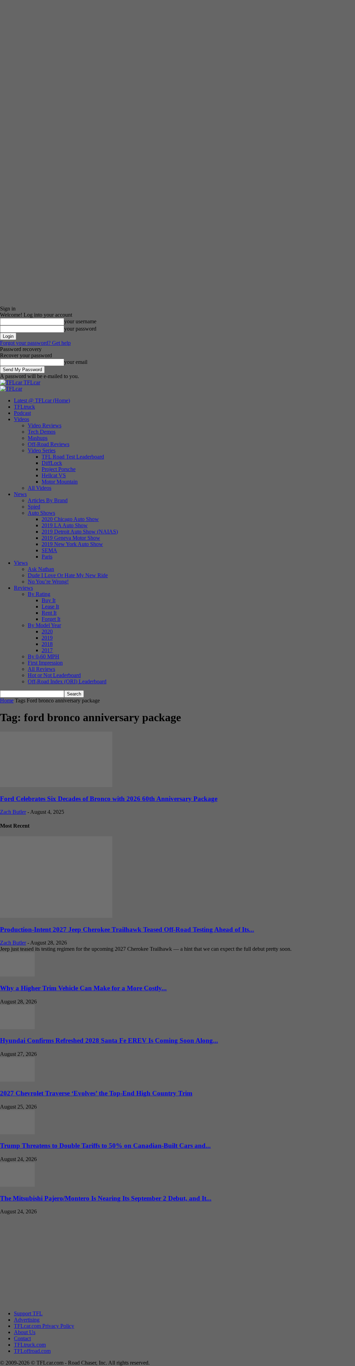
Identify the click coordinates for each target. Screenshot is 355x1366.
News (20, 494)
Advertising (27, 1320)
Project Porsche (59, 469)
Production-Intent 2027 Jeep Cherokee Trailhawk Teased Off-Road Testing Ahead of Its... (127, 929)
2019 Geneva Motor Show (71, 538)
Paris (47, 557)
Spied (34, 507)
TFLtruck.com (30, 1345)
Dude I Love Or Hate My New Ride (68, 575)
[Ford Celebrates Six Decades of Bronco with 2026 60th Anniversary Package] (56, 785)
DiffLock (52, 463)
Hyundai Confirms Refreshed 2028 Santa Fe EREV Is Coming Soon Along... (109, 1040)
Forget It (51, 619)
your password (80, 329)
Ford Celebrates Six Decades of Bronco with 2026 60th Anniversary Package (108, 798)
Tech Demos (41, 432)
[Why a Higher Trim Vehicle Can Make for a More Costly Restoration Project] (17, 974)
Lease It (50, 606)
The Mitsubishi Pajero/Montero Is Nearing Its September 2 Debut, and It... (105, 1198)
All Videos (39, 488)
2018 (47, 644)
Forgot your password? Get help (35, 343)
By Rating (39, 594)
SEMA (49, 550)
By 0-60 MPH (43, 656)
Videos (21, 419)
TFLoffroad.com (32, 1351)
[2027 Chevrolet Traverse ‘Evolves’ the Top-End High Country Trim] (17, 1080)
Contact (22, 1338)
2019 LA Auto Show (65, 525)
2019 (47, 638)
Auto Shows (41, 513)
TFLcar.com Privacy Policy (44, 1326)
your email (75, 362)
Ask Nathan (41, 569)
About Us (24, 1332)
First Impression (45, 663)
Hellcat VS (54, 475)
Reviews (23, 588)
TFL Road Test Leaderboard (73, 457)
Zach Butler (13, 812)
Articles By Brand (48, 500)
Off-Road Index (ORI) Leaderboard (67, 681)
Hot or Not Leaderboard (54, 675)
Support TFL (28, 1313)
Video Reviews (44, 425)
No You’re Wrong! (48, 581)
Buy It (48, 600)
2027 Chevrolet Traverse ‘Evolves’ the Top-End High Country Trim (96, 1093)
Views (21, 563)
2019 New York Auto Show (72, 544)
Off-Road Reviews (48, 444)
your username (80, 321)
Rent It (49, 613)
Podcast (22, 413)
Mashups (37, 438)
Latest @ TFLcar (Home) (42, 400)
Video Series (41, 450)
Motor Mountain (60, 482)
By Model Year (44, 625)
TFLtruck (24, 407)
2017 (47, 650)
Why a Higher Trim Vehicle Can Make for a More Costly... (83, 988)
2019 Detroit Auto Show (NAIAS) (80, 532)
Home (7, 700)
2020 (47, 631)
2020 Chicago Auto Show (70, 519)
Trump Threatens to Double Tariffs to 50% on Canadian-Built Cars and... (105, 1145)
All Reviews (41, 669)
